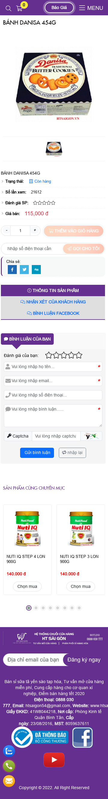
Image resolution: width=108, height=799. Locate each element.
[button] (8, 9)
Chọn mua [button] (27, 586)
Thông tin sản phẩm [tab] (55, 290)
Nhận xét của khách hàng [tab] (55, 301)
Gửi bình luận (36, 452)
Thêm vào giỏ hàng (76, 230)
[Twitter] (24, 269)
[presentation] (12, 560)
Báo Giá (59, 7)
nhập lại (74, 452)
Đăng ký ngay (84, 660)
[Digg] (36, 269)
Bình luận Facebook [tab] (55, 313)
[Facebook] (12, 269)
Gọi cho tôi (86, 248)
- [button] (6, 230)
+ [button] (34, 230)
